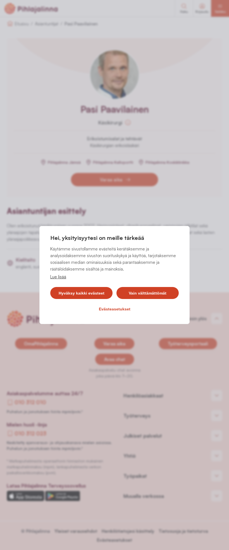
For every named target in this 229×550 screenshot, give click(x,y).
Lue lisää (58, 276)
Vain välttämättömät (147, 293)
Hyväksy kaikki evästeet (81, 293)
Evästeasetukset (114, 309)
